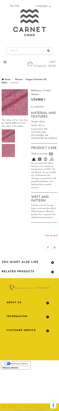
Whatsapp (54, 248)
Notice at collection (10, 368)
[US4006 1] (8, 136)
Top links (14, 6)
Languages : (42, 6)
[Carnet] (29, 22)
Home (7, 79)
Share (48, 248)
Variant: (35, 94)
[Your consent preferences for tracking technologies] (53, 405)
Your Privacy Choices (19, 364)
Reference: (36, 91)
